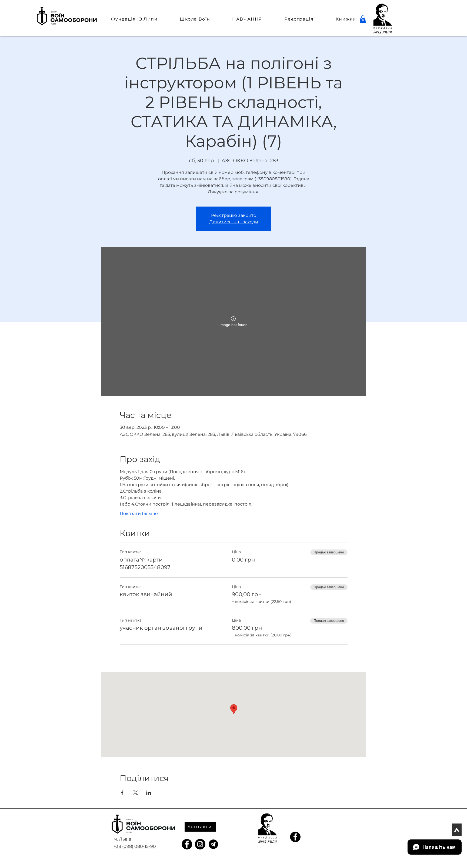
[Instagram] (200, 844)
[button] (363, 19)
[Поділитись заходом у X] (135, 793)
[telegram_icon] (213, 844)
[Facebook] (187, 844)
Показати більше (139, 513)
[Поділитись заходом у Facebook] (122, 793)
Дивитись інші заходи (233, 221)
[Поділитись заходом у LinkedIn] (148, 793)
